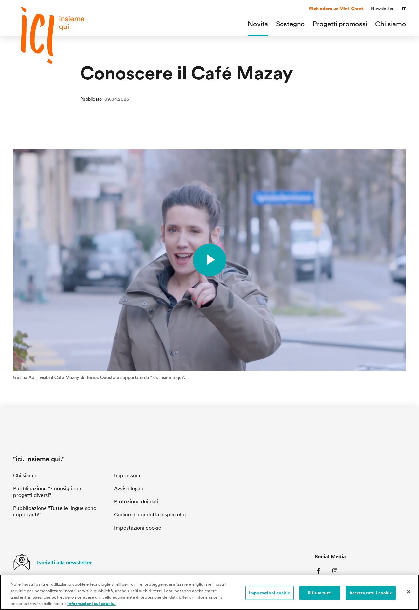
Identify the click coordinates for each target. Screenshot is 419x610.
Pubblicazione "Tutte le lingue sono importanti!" (54, 511)
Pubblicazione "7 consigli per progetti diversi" (47, 491)
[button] (404, 8)
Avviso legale (129, 488)
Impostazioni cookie (269, 592)
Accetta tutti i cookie (370, 592)
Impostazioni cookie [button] (137, 528)
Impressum (127, 475)
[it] (58, 35)
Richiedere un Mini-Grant (336, 8)
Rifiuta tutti (320, 592)
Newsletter (382, 8)
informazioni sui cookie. (91, 603)
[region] (209, 592)
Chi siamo (24, 475)
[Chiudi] (408, 591)
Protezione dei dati (136, 501)
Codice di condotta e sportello (150, 515)
